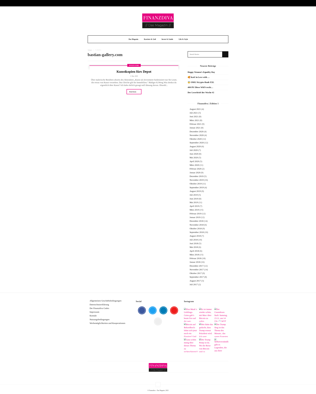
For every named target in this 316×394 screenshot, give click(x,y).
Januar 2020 (195, 172)
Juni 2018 (194, 243)
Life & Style (183, 39)
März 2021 (194, 120)
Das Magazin (133, 39)
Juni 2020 (194, 154)
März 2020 (194, 165)
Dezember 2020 (196, 131)
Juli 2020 (194, 150)
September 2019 (197, 187)
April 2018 (194, 251)
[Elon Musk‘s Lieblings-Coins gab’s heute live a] (191, 315)
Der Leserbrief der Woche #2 (201, 92)
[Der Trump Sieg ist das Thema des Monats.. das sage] (221, 330)
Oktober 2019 (196, 184)
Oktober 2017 (196, 273)
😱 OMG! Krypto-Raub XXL (201, 82)
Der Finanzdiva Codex (99, 308)
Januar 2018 (195, 262)
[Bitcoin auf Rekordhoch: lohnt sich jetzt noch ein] (191, 330)
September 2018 (197, 232)
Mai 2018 (194, 247)
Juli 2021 (194, 113)
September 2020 (197, 142)
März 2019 (194, 210)
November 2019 (197, 180)
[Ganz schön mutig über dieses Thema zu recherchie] (191, 345)
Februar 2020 (195, 169)
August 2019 (195, 191)
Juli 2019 (194, 195)
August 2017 (195, 281)
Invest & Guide (167, 39)
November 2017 (197, 269)
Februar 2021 (195, 124)
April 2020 (194, 161)
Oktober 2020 (196, 139)
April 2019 (194, 206)
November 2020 (197, 135)
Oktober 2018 (196, 228)
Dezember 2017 (196, 266)
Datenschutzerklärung (99, 304)
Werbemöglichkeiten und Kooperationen (107, 323)
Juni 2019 (194, 199)
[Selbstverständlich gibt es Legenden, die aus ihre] (221, 345)
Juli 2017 (194, 284)
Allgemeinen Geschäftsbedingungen (105, 301)
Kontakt (93, 316)
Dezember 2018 (196, 221)
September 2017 (197, 277)
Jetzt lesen (133, 92)
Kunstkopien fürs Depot (134, 71)
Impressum (94, 312)
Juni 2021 (194, 116)
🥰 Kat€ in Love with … (199, 77)
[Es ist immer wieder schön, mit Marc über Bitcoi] (206, 315)
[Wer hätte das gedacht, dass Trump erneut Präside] (206, 330)
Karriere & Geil (150, 39)
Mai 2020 (194, 157)
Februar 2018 (195, 258)
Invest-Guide (134, 65)
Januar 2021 (195, 128)
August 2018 (195, 236)
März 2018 (194, 255)
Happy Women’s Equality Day (201, 72)
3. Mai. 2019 (134, 76)
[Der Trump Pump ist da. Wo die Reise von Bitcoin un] (206, 345)
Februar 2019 (195, 213)
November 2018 (197, 225)
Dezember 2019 (196, 176)
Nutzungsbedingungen (99, 319)
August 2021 (195, 109)
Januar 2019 (195, 217)
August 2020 (195, 146)
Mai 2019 (194, 202)
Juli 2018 (194, 240)
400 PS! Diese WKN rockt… (200, 87)
